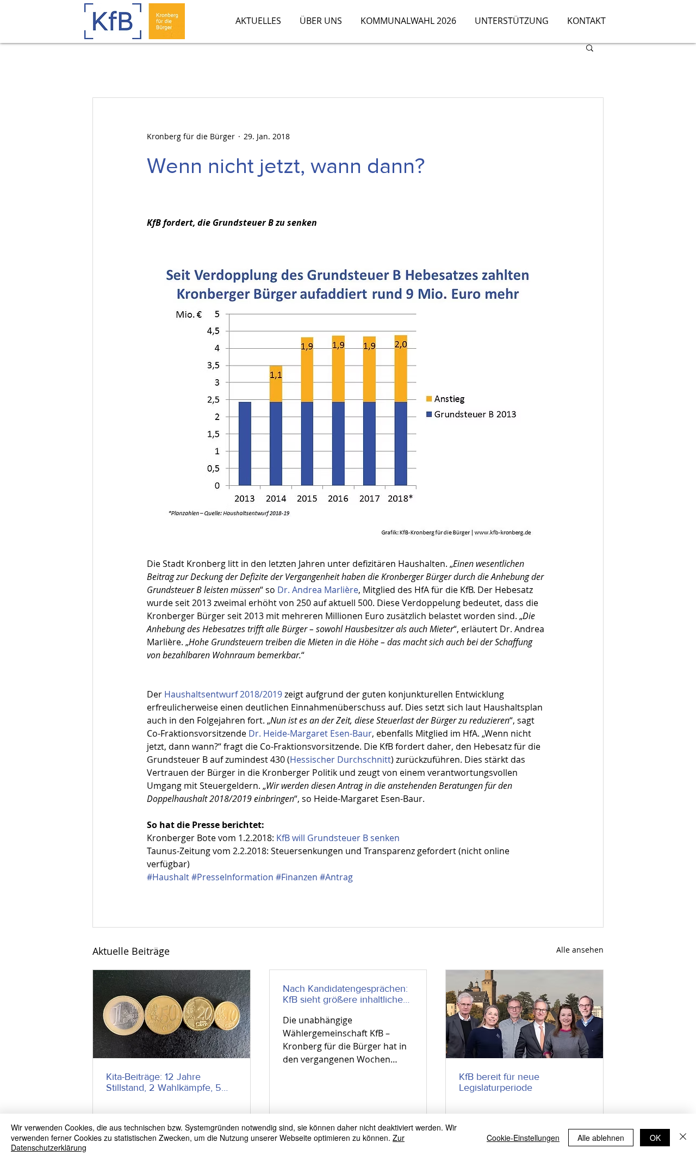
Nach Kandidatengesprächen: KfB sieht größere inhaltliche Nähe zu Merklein (345, 994)
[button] (590, 47)
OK (655, 1137)
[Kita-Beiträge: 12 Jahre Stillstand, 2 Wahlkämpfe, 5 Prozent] (171, 1014)
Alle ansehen (580, 949)
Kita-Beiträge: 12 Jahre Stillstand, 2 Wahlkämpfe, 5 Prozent (163, 1082)
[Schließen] (682, 1137)
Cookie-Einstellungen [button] (523, 1137)
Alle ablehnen (600, 1137)
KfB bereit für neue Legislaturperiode (499, 1082)
